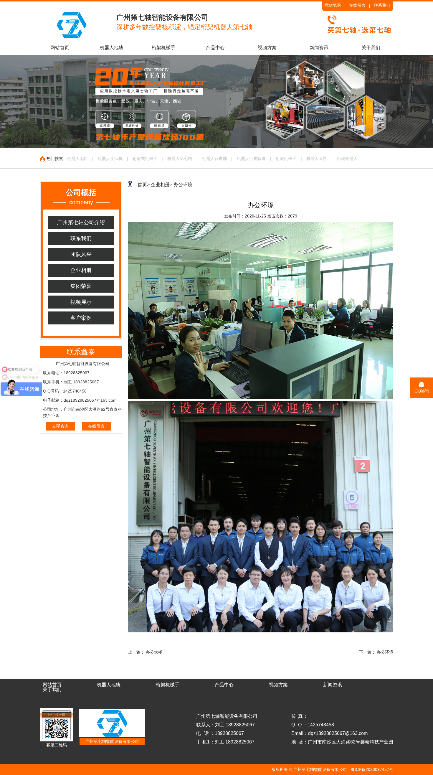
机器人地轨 (111, 47)
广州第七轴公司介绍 (81, 222)
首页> (144, 184)
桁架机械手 (163, 47)
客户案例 (81, 318)
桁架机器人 (347, 158)
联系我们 (382, 5)
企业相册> (161, 184)
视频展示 (81, 302)
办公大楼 (154, 652)
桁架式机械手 (145, 158)
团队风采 (81, 254)
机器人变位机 (110, 158)
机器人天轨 (316, 158)
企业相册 (81, 270)
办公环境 (182, 184)
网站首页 (59, 47)
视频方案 (267, 47)
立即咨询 (60, 426)
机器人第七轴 (179, 158)
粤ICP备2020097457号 (372, 769)
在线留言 (357, 5)
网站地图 (332, 5)
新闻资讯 (319, 47)
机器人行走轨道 (251, 158)
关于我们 (370, 47)
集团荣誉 (81, 286)
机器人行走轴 (214, 158)
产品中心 (215, 47)
